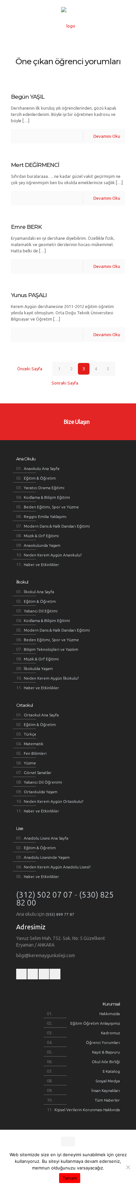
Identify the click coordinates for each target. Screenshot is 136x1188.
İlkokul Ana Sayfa (39, 592)
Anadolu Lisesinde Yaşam (47, 857)
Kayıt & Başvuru (106, 1052)
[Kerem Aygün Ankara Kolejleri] (68, 26)
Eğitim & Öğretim (40, 478)
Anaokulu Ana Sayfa (41, 468)
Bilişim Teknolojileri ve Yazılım (51, 649)
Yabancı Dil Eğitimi (40, 611)
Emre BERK (26, 227)
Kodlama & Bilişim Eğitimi (47, 497)
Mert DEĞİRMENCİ (35, 165)
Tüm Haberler (107, 1100)
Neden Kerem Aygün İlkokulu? (51, 678)
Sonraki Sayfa (64, 383)
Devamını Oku (106, 136)
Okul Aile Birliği (106, 1061)
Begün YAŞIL (27, 96)
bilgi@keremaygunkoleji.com (45, 955)
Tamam (69, 1178)
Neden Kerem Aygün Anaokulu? (53, 555)
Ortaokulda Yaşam (40, 792)
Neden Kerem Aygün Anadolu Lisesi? (57, 867)
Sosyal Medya (107, 1081)
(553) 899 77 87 (60, 914)
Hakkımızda (109, 1013)
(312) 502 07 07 (44, 894)
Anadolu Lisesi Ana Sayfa (46, 838)
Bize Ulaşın (76, 421)
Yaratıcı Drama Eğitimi (44, 488)
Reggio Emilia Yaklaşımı (45, 516)
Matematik (33, 744)
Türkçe (30, 734)
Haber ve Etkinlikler (41, 564)
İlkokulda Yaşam (38, 668)
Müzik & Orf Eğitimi (41, 536)
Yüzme (30, 763)
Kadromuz (110, 1033)
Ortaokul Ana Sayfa (41, 715)
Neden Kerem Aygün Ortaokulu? (53, 801)
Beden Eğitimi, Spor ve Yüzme (51, 507)
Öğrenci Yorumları (103, 1042)
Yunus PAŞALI (29, 295)
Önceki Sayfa (29, 368)
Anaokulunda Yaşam (42, 545)
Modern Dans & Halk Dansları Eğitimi (57, 526)
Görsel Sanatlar (37, 772)
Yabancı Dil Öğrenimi (43, 782)
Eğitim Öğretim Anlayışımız (95, 1023)
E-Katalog (111, 1071)
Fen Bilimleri (35, 753)
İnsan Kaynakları (105, 1090)
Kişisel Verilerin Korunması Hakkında (87, 1110)
